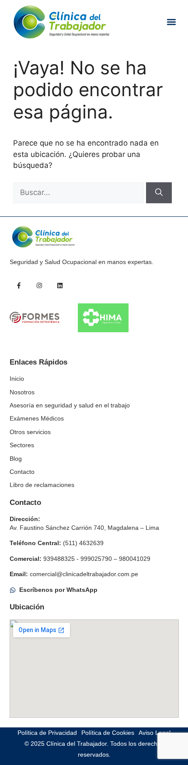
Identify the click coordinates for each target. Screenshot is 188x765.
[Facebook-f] (19, 285)
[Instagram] (39, 285)
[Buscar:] (79, 192)
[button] (171, 22)
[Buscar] (159, 192)
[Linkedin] (60, 285)
